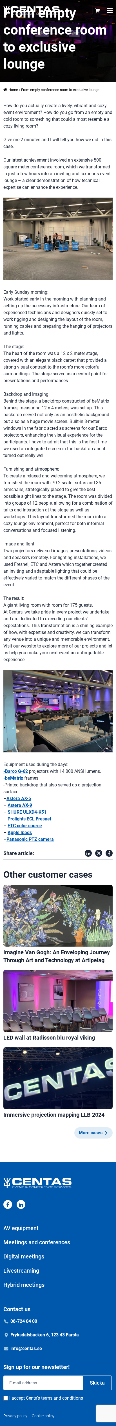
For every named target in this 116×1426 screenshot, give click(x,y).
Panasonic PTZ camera (30, 839)
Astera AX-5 (18, 798)
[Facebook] (7, 1204)
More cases (90, 1132)
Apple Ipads (20, 832)
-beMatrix (13, 778)
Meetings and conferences (36, 1242)
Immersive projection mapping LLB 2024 (53, 1114)
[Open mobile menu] (110, 11)
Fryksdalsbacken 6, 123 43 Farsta (44, 1335)
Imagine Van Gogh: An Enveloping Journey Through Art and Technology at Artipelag (56, 956)
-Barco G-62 (15, 771)
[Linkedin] (21, 1204)
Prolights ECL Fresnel (29, 819)
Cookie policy (43, 1416)
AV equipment (21, 1228)
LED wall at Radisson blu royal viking (49, 1037)
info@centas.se (26, 1348)
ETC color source (25, 825)
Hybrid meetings (23, 1284)
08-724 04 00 (23, 1321)
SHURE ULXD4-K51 (27, 812)
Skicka (97, 1383)
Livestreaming (21, 1270)
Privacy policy (15, 1416)
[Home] (31, 10)
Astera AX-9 (20, 805)
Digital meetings (23, 1256)
